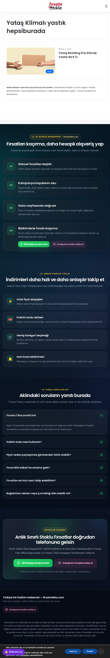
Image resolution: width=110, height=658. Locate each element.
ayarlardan (24, 655)
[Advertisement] (55, 112)
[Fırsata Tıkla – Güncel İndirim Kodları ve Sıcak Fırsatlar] (55, 6)
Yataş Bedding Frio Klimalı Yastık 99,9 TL (78, 55)
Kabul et (73, 651)
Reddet (90, 651)
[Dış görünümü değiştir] (106, 7)
